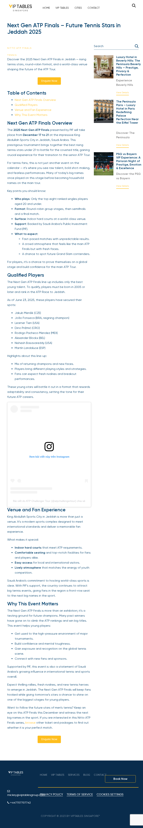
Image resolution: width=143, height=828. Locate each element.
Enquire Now (49, 81)
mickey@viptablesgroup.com (21, 795)
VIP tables (57, 775)
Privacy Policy (51, 794)
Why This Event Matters (31, 115)
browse (30, 722)
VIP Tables (62, 7)
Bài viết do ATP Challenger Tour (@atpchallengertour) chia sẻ (49, 500)
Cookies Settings (110, 794)
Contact (94, 7)
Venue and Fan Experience (33, 110)
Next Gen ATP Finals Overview (35, 100)
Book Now (120, 779)
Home (46, 7)
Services (74, 775)
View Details (122, 93)
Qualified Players (26, 105)
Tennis (12, 55)
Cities (78, 7)
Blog (86, 775)
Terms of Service (80, 794)
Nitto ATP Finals (19, 48)
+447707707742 (20, 802)
